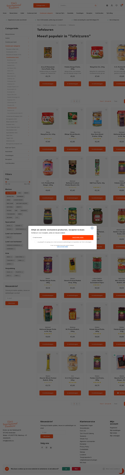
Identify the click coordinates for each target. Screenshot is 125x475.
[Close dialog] (92, 228)
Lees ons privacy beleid (62, 246)
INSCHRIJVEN (77, 238)
